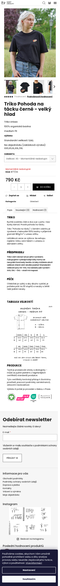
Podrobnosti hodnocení (39, 96)
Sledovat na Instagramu (32, 539)
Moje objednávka (11, 494)
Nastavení (29, 570)
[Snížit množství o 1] (14, 187)
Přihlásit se (12, 458)
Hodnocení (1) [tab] (39, 210)
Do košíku (45, 187)
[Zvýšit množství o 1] (27, 187)
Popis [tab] (9, 210)
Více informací (34, 563)
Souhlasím (29, 579)
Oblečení (34, 201)
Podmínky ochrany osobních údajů (20, 481)
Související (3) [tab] (22, 210)
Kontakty (7, 488)
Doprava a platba (11, 485)
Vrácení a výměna (12, 491)
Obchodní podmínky (13, 478)
